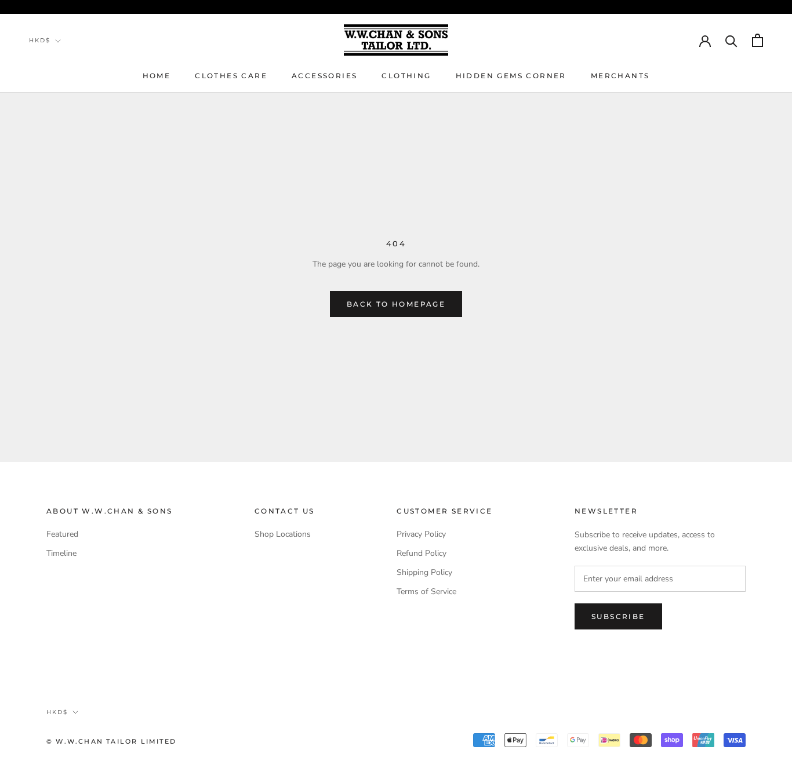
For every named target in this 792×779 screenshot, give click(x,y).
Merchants (620, 75)
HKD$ (39, 40)
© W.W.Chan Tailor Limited (111, 741)
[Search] (731, 40)
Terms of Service (426, 591)
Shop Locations (283, 534)
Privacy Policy (421, 534)
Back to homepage (396, 304)
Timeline (61, 553)
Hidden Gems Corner (511, 75)
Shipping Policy (424, 572)
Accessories (324, 75)
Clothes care (231, 75)
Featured (62, 534)
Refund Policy (421, 553)
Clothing (406, 75)
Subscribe (618, 616)
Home (157, 75)
